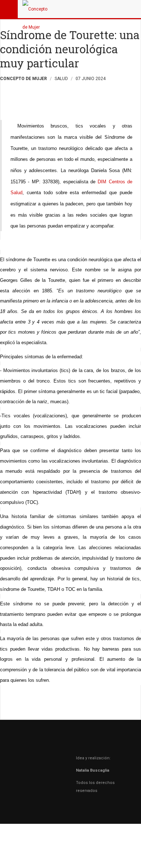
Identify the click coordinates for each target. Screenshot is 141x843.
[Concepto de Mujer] (36, 9)
